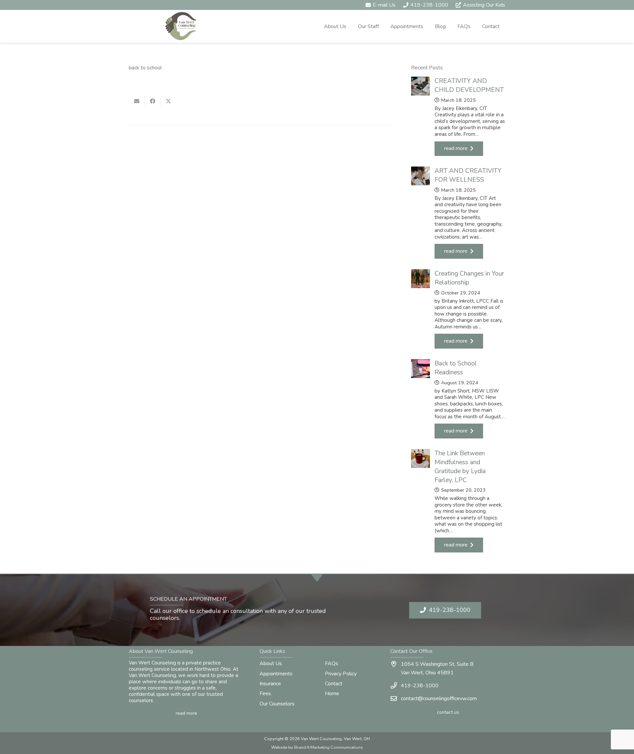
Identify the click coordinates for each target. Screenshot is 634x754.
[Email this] (137, 101)
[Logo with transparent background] (180, 26)
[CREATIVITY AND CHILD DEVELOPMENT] (458, 116)
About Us (271, 663)
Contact (333, 683)
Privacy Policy (341, 673)
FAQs (331, 663)
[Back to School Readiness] (458, 398)
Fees (265, 693)
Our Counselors (277, 703)
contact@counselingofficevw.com (439, 698)
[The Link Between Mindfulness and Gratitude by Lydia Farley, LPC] (458, 500)
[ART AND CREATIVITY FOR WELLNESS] (458, 213)
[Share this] (152, 101)
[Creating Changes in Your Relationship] (458, 309)
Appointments (276, 673)
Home (332, 693)
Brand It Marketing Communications (328, 747)
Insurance (270, 683)
